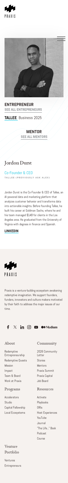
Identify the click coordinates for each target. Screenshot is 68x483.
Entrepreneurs (13, 465)
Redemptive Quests (16, 360)
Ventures (10, 460)
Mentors (41, 365)
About (10, 343)
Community (47, 343)
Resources (45, 389)
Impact (9, 370)
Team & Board (12, 376)
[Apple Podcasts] (8, 327)
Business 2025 (23, 118)
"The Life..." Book (46, 428)
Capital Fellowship (15, 407)
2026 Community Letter (47, 353)
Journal (41, 423)
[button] (61, 19)
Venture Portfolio (12, 449)
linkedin (12, 231)
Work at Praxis (13, 381)
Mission (9, 365)
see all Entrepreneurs (23, 110)
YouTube (41, 418)
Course (41, 438)
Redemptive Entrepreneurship (15, 353)
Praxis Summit (45, 370)
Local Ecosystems (15, 412)
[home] (11, 9)
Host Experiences (47, 412)
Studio (8, 402)
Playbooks (42, 402)
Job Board (42, 381)
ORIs (39, 407)
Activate (41, 397)
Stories (41, 360)
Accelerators (12, 397)
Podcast (41, 433)
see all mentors (34, 137)
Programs (12, 389)
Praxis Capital (45, 376)
